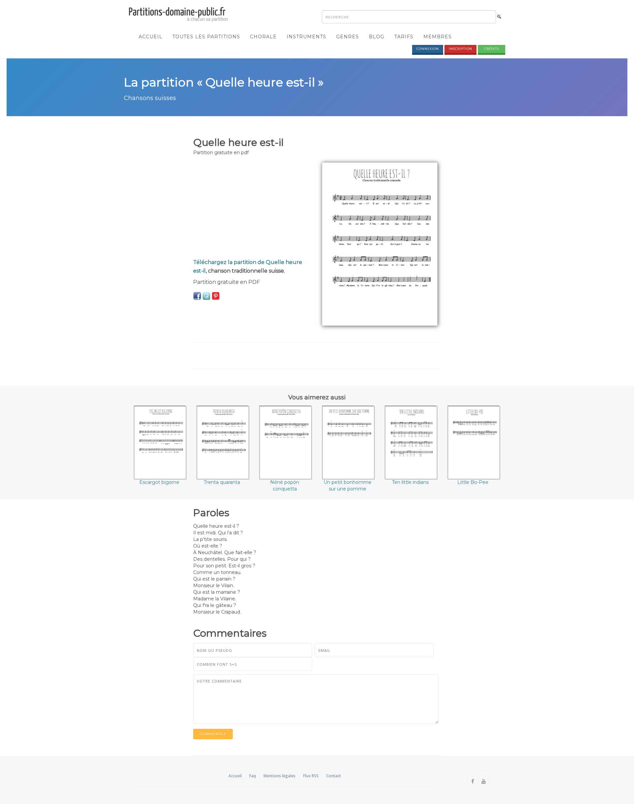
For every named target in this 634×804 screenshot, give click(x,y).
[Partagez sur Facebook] (197, 296)
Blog (376, 37)
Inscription (460, 48)
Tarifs (403, 37)
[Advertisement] (252, 208)
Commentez (213, 734)
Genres (347, 37)
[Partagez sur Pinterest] (216, 296)
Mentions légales (280, 776)
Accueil (150, 37)
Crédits (491, 48)
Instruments (306, 37)
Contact (333, 776)
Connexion (427, 48)
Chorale (263, 37)
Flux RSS (311, 776)
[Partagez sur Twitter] (206, 296)
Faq (252, 776)
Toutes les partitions (206, 37)
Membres (437, 37)
